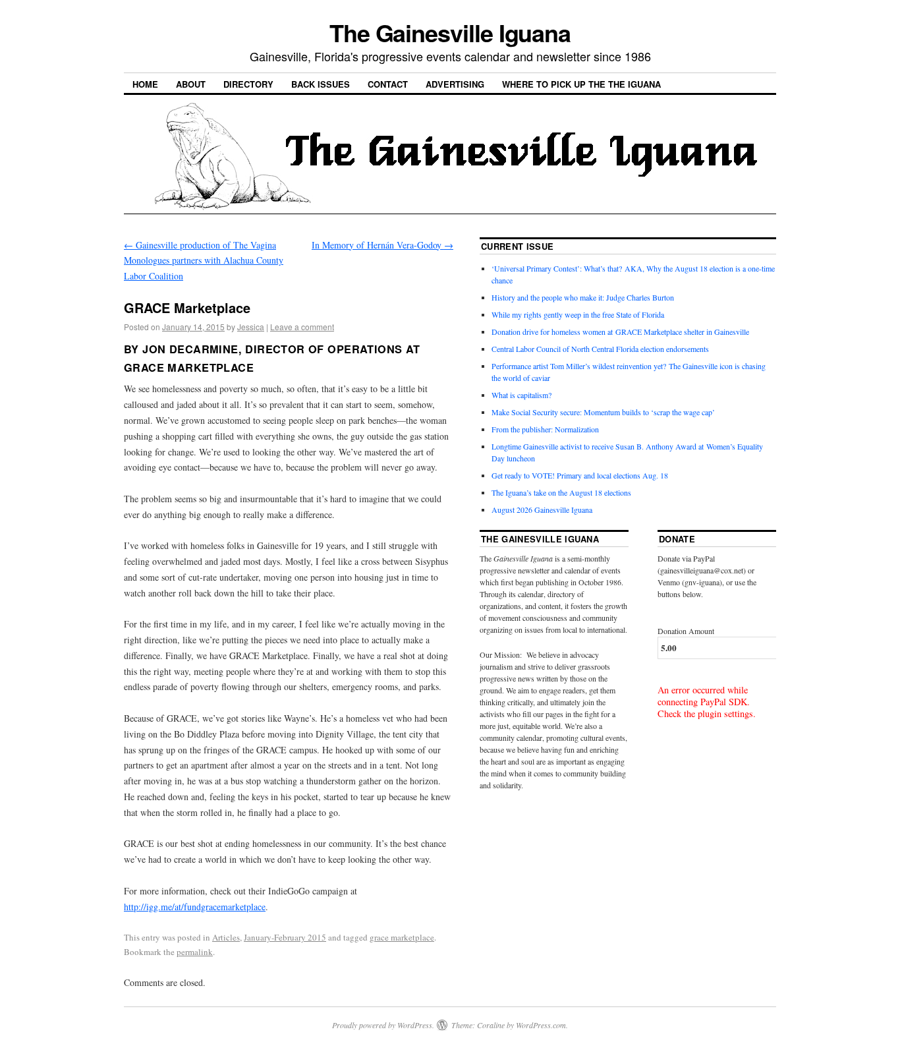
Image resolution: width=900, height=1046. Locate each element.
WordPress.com (541, 1025)
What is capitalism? (521, 395)
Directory (248, 84)
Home (145, 84)
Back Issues (320, 84)
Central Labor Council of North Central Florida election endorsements (600, 348)
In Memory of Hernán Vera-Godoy (382, 245)
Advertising (455, 84)
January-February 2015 (285, 937)
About (191, 84)
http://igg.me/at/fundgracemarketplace (195, 906)
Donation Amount (686, 630)
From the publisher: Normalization (545, 429)
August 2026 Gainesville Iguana (542, 509)
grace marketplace (402, 937)
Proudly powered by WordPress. (383, 1025)
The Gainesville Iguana (450, 32)
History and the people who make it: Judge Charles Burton (583, 297)
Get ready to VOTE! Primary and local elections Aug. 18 (580, 475)
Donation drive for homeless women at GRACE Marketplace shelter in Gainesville (620, 331)
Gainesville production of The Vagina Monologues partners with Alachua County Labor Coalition (203, 261)
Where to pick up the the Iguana (581, 84)
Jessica (250, 326)
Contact (388, 84)
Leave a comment (302, 326)
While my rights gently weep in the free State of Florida (580, 314)
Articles (226, 937)
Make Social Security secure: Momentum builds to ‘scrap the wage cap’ (603, 412)
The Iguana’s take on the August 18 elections (561, 492)
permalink (195, 952)
